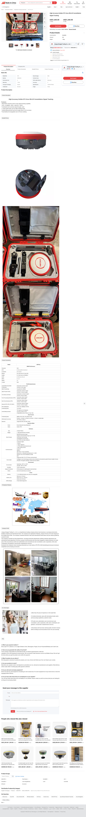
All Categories (6, 7)
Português (21, 808)
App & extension (69, 7)
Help (61, 7)
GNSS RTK (3, 779)
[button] (56, 69)
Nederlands (45, 808)
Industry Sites (51, 807)
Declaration (57, 811)
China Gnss (4, 796)
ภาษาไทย (65, 808)
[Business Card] (82, 72)
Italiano (36, 808)
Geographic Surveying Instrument (20, 9)
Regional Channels (58, 807)
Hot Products (10, 807)
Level (44, 781)
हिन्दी (61, 808)
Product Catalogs (20, 776)
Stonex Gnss (46, 796)
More (2, 802)
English (11, 808)
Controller (66, 781)
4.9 (68, 68)
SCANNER (45, 779)
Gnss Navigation (79, 796)
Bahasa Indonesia (80, 808)
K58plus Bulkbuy (5, 800)
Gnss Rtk (12, 796)
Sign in (83, 3)
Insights (77, 807)
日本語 (58, 808)
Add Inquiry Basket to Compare (24, 50)
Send (13, 711)
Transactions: (70, 47)
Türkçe (69, 808)
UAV (65, 779)
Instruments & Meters (9, 9)
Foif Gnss (39, 796)
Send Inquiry (58, 26)
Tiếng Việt (74, 808)
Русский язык (31, 808)
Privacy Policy (63, 811)
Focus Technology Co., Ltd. (34, 811)
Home (2, 9)
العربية (50, 808)
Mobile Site (72, 807)
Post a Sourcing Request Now (40, 711)
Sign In (51, 60)
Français (25, 808)
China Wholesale (37, 807)
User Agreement (50, 811)
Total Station (24, 779)
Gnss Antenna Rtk (20, 796)
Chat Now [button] (77, 26)
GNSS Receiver (30, 9)
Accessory (24, 784)
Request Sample (72, 29)
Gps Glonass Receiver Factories (66, 796)
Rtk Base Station (30, 796)
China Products (17, 807)
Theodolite (3, 781)
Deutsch (40, 808)
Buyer (55, 7)
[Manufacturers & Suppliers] (8, 2)
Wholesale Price (45, 807)
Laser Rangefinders (26, 781)
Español (15, 808)
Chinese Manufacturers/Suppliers (27, 807)
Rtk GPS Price (54, 796)
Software (3, 784)
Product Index (66, 807)
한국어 (54, 808)
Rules (84, 7)
